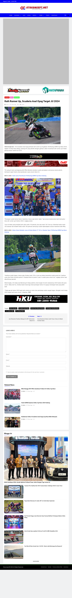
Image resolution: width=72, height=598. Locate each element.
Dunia (29, 15)
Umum (34, 15)
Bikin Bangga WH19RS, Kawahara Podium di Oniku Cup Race (38, 334)
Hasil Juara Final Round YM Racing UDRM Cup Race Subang (29, 121)
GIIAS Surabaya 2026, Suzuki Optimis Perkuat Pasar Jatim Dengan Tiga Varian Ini (27, 428)
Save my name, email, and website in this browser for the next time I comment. (26, 317)
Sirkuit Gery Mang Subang (37, 254)
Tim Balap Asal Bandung (52, 254)
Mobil (40, 15)
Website (8, 311)
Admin (7, 50)
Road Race (16, 43)
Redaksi (49, 512)
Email (8, 305)
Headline (7, 43)
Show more (36, 506)
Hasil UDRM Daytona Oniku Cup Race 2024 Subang (35, 348)
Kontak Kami (44, 512)
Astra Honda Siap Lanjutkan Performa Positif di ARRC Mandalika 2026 (41, 476)
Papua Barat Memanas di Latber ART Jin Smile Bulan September (39, 446)
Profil (47, 15)
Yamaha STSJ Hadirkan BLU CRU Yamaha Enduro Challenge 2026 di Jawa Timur (43, 431)
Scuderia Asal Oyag (24, 254)
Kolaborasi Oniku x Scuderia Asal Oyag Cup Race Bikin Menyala (39, 362)
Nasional (16, 15)
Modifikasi (54, 15)
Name (8, 299)
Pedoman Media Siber (57, 512)
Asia (24, 15)
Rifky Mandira (13, 254)
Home (10, 15)
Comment (9, 282)
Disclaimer (66, 512)
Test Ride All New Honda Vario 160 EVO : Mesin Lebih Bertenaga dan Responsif (43, 491)
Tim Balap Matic (20, 256)
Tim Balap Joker (9, 256)
